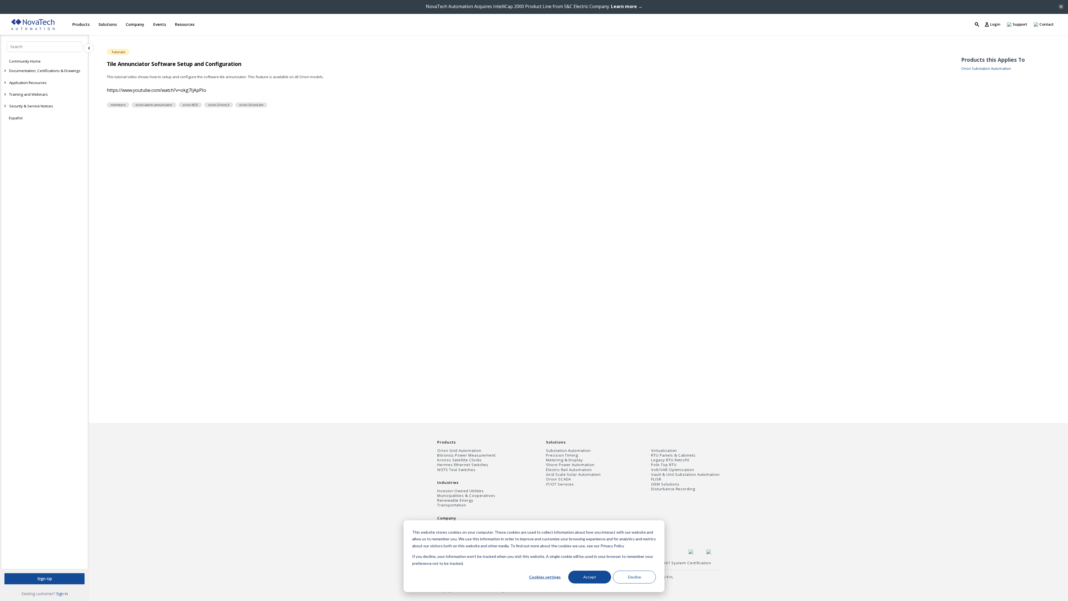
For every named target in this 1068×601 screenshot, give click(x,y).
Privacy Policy (612, 545)
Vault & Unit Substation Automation (685, 474)
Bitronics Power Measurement (466, 455)
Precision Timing (562, 455)
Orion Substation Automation (986, 68)
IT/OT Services (560, 484)
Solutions (555, 442)
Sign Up (44, 578)
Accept (589, 577)
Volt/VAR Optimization (672, 469)
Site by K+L (663, 577)
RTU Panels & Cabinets (673, 455)
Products (446, 442)
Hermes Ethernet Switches (462, 464)
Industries (448, 482)
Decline (634, 577)
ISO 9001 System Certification (681, 563)
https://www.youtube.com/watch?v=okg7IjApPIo (156, 90)
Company (446, 518)
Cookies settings (545, 577)
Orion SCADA (558, 479)
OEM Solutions (665, 484)
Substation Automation (568, 450)
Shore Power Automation (570, 464)
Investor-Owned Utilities (460, 491)
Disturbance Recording (673, 489)
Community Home (25, 61)
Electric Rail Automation (569, 469)
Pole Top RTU (663, 464)
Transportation (451, 505)
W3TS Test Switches (456, 469)
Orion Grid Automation (459, 450)
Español (16, 117)
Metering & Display (564, 460)
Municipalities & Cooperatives (466, 495)
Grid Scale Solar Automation (573, 474)
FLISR (656, 479)
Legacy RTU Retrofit (670, 460)
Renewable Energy (455, 500)
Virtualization (664, 450)
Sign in (62, 593)
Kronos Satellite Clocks (459, 460)
